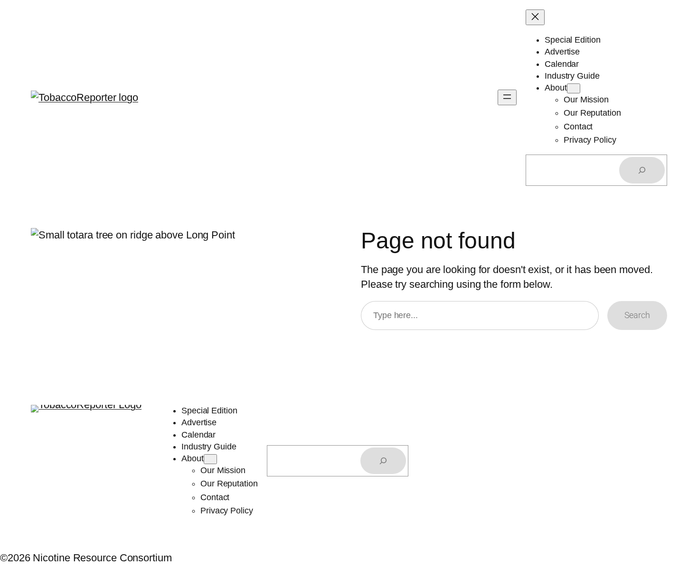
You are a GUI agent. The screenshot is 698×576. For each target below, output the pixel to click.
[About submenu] (573, 88)
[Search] (642, 170)
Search (637, 315)
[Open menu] (507, 97)
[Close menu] (535, 17)
